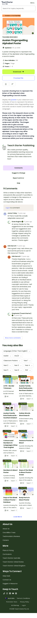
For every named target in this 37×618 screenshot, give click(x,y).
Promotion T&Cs (11, 602)
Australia (10, 598)
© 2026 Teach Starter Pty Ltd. (19, 609)
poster (13, 100)
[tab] (18, 167)
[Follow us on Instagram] (7, 593)
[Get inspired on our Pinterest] (16, 593)
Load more (17, 517)
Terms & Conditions (23, 598)
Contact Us (7, 580)
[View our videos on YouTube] (13, 593)
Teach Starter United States (13, 562)
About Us (6, 529)
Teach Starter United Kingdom (14, 566)
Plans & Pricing (8, 550)
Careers (6, 540)
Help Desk (6, 576)
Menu (32, 3)
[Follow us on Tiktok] (4, 593)
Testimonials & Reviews (11, 536)
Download (17, 72)
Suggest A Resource (10, 583)
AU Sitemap (15, 605)
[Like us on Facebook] (10, 593)
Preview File (18, 78)
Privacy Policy (24, 602)
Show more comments (13, 338)
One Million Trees (9, 532)
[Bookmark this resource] (6, 84)
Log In (24, 605)
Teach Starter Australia (11, 558)
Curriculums (7, 554)
